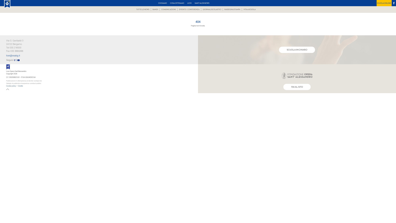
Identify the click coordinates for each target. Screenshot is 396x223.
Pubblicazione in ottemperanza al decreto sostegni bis (24, 81)
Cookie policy (11, 86)
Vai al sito (297, 87)
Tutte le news (142, 9)
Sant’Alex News (202, 3)
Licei (189, 3)
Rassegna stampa (232, 9)
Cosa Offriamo (177, 3)
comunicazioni (168, 9)
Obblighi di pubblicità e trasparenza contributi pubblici (23, 83)
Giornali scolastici (212, 9)
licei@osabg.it (13, 55)
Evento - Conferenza (189, 9)
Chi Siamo (162, 3)
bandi (155, 9)
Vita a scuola (249, 9)
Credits (20, 86)
